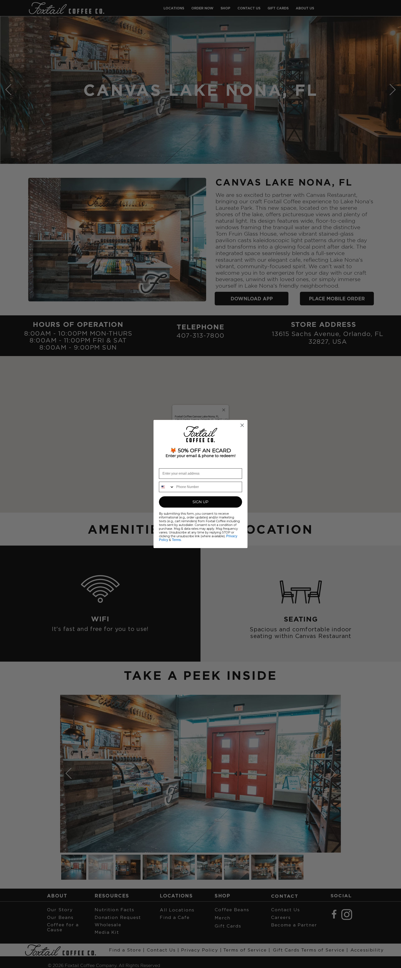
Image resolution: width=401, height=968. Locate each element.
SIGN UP (200, 502)
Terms (176, 540)
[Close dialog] (242, 425)
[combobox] (166, 487)
